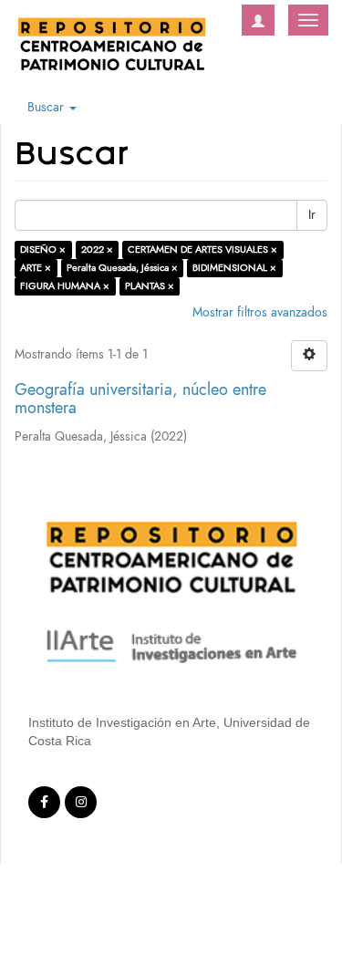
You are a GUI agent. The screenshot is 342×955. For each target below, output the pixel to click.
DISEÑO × (43, 249)
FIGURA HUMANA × (64, 286)
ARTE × (35, 268)
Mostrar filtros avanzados (259, 312)
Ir (312, 214)
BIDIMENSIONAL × (234, 268)
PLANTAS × (149, 286)
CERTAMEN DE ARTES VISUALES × (202, 249)
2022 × (97, 249)
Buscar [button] (47, 107)
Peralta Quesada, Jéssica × (122, 268)
